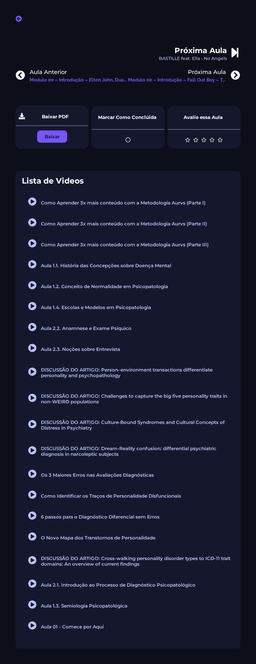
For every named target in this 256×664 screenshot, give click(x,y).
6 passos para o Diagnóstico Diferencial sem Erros (100, 517)
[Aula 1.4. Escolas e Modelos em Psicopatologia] (32, 306)
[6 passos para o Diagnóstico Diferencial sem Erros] (32, 515)
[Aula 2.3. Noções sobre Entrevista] (32, 348)
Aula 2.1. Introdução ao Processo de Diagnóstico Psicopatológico (118, 585)
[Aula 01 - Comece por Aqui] (32, 625)
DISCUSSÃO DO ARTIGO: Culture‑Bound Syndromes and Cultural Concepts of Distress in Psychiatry (133, 425)
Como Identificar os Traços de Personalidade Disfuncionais (111, 496)
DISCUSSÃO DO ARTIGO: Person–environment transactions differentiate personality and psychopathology (127, 372)
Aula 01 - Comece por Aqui (72, 627)
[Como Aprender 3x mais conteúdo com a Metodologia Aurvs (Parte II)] (32, 222)
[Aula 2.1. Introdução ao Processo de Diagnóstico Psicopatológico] (32, 583)
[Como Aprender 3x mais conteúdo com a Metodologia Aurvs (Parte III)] (32, 243)
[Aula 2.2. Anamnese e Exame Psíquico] (32, 327)
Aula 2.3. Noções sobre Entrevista (80, 349)
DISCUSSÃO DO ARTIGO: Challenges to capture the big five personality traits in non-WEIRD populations (134, 399)
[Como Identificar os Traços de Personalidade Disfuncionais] (32, 494)
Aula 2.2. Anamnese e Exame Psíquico (86, 328)
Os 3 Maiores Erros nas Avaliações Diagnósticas (97, 475)
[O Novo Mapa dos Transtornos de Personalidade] (32, 536)
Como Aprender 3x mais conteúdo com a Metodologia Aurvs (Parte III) (125, 245)
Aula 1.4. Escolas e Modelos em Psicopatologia (96, 307)
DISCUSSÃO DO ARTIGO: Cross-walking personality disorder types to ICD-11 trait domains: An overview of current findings (135, 561)
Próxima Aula (201, 50)
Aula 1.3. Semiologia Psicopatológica (84, 606)
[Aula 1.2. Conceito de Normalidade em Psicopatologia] (32, 285)
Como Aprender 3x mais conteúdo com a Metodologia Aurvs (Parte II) (124, 224)
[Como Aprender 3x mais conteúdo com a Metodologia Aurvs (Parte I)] (32, 201)
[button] (52, 136)
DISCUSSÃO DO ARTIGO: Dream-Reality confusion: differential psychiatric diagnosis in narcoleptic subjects (128, 451)
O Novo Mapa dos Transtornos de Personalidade (98, 538)
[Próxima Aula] (234, 52)
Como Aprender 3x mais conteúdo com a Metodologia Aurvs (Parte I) (123, 203)
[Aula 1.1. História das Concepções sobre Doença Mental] (32, 264)
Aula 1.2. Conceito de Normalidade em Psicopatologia (104, 286)
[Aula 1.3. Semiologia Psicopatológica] (32, 604)
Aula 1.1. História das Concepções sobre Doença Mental (106, 265)
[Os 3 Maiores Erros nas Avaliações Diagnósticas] (32, 474)
